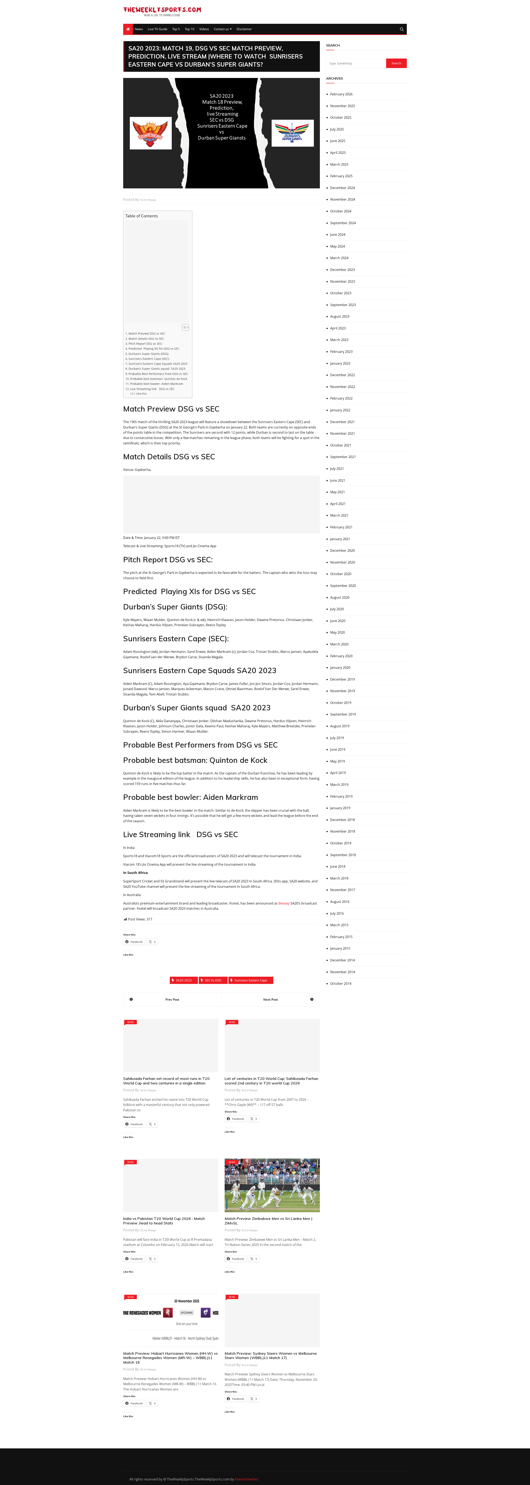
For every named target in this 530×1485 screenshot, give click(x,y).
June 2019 (337, 749)
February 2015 (341, 937)
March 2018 (339, 878)
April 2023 (338, 328)
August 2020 (339, 597)
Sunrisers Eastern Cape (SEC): (149, 359)
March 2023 (339, 339)
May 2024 (337, 246)
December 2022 (342, 375)
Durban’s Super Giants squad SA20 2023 (157, 369)
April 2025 (338, 152)
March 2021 (339, 515)
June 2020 (337, 621)
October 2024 (340, 211)
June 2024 (337, 234)
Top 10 (189, 29)
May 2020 (337, 632)
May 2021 (337, 492)
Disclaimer (244, 29)
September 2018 (343, 855)
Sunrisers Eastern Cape (251, 980)
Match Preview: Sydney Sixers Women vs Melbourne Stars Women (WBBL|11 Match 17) (271, 1355)
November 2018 (342, 831)
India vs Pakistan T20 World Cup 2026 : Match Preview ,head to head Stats (164, 1220)
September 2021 (343, 457)
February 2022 (341, 398)
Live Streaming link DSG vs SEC (152, 389)
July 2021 (337, 468)
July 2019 (337, 738)
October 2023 (340, 293)
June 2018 (337, 866)
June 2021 (337, 480)
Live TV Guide (157, 29)
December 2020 (342, 550)
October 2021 (340, 445)
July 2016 (337, 913)
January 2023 (340, 363)
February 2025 (341, 176)
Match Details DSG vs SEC (146, 339)
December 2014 (342, 960)
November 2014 (342, 972)
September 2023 (343, 305)
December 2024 (342, 187)
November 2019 (342, 691)
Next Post (270, 999)
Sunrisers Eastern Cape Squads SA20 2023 (158, 364)
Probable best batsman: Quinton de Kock (158, 379)
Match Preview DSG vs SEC (147, 333)
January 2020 (340, 667)
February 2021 (341, 527)
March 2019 (339, 784)
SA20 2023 (184, 980)
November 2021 (342, 433)
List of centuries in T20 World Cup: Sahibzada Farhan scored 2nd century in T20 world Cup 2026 (271, 1080)
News (139, 29)
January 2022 (340, 410)
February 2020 (341, 656)
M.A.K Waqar (148, 200)
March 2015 (339, 925)
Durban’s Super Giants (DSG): (149, 354)
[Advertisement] (156, 271)
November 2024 (342, 199)
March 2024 (339, 258)
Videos (204, 29)
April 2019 (338, 773)
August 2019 (339, 726)
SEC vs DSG (213, 980)
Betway (284, 903)
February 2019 (341, 796)
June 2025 (337, 141)
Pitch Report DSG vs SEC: (146, 344)
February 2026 (341, 94)
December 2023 (342, 269)
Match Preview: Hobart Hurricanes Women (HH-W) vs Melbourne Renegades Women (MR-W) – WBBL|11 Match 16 (170, 1358)
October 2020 (340, 574)
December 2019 (342, 679)
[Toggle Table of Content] (183, 327)
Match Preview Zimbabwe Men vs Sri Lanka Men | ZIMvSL (268, 1220)
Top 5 (176, 29)
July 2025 (337, 129)
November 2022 (342, 386)
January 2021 (340, 539)
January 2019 (340, 808)
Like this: (141, 393)
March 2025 (339, 164)
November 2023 (342, 281)
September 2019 (343, 714)
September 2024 (343, 223)
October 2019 (340, 702)
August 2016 (339, 901)
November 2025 (342, 106)
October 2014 (340, 983)
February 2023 (341, 351)
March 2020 (339, 644)
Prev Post (172, 999)
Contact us (221, 29)
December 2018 (342, 819)
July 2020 (337, 609)
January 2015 (340, 948)
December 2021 (342, 422)
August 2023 (339, 316)
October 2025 (340, 117)
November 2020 (342, 562)
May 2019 (337, 761)
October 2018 (340, 843)
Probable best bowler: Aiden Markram (156, 384)
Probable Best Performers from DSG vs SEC (158, 374)
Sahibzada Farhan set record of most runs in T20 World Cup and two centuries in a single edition (166, 1080)
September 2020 (343, 585)
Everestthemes (246, 1479)
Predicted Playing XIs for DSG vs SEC (154, 349)
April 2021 (338, 503)
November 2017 (342, 890)
